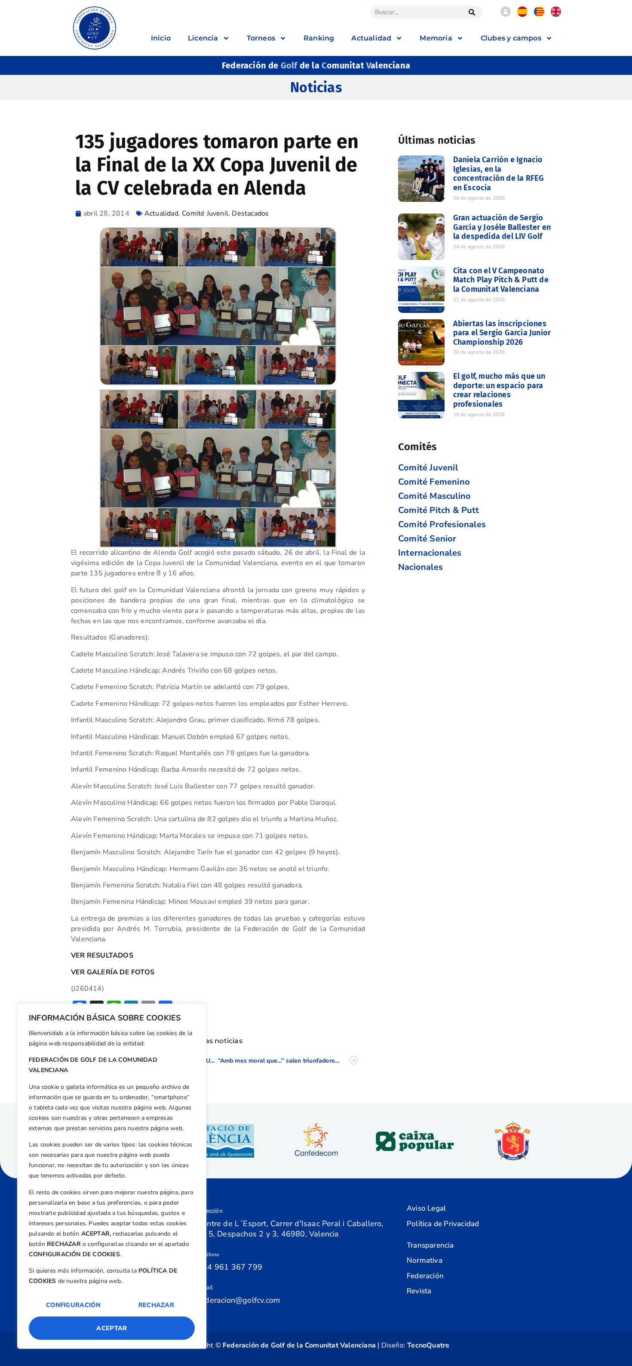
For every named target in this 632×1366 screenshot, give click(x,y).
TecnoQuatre (428, 1345)
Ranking (319, 38)
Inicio (161, 38)
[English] (556, 14)
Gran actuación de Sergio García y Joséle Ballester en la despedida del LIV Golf (502, 227)
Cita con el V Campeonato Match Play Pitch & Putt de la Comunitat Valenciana (501, 280)
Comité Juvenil (205, 213)
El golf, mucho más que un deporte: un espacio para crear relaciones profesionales (499, 390)
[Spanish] (522, 14)
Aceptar (111, 1328)
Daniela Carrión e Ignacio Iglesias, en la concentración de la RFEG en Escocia (498, 173)
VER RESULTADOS (102, 955)
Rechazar (156, 1305)
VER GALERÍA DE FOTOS (112, 972)
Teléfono (209, 1254)
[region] (111, 1176)
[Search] (471, 12)
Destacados (250, 213)
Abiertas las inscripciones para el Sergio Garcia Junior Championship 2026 (502, 333)
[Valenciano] (539, 14)
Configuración (73, 1305)
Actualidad (161, 213)
